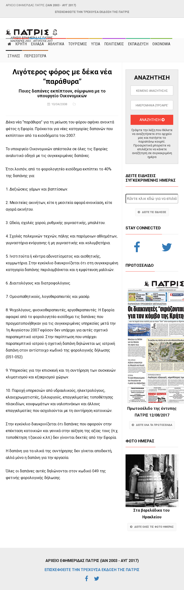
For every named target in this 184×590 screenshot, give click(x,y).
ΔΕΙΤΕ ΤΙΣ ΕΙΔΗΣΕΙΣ (154, 212)
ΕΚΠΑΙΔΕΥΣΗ (138, 44)
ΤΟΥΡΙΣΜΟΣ (77, 44)
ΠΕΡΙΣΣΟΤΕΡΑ (35, 56)
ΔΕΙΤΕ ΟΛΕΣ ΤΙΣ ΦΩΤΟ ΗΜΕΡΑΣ (154, 526)
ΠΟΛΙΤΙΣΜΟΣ (114, 44)
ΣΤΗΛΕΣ (14, 56)
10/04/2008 (59, 104)
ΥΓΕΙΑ (95, 44)
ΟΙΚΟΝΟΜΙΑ (161, 44)
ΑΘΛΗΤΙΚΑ (56, 44)
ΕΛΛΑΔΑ (37, 44)
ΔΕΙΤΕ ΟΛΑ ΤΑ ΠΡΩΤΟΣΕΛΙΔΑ (154, 425)
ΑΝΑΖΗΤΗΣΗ (150, 120)
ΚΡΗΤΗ (21, 44)
